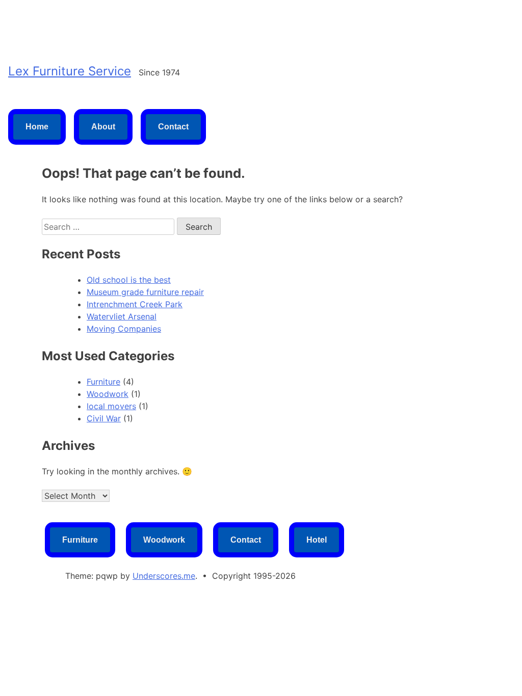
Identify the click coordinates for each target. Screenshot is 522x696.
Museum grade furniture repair (145, 292)
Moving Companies (124, 329)
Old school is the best (129, 280)
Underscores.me (164, 576)
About (103, 126)
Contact (173, 126)
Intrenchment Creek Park (134, 304)
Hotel (316, 540)
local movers (111, 406)
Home (36, 126)
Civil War (104, 418)
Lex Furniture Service (69, 71)
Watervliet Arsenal (121, 316)
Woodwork (107, 394)
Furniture (103, 382)
